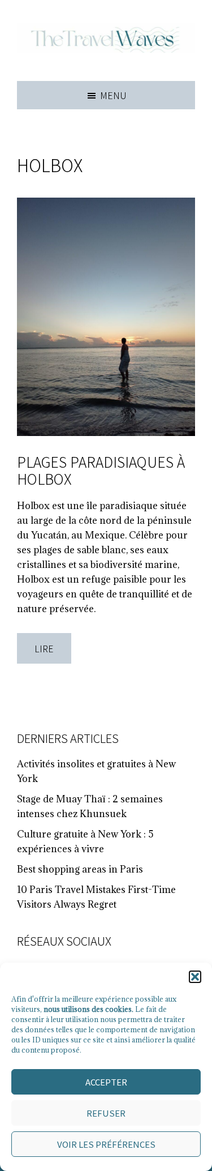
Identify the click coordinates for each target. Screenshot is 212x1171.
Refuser (106, 1113)
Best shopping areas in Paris (80, 869)
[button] (195, 976)
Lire (44, 648)
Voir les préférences (106, 1144)
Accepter (106, 1082)
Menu (113, 95)
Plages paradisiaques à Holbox (101, 470)
